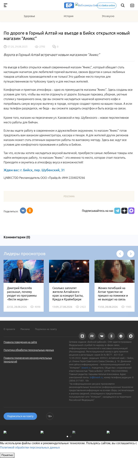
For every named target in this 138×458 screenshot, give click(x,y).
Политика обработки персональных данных (29, 350)
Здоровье (29, 16)
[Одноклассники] (30, 210)
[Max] (131, 210)
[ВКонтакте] (23, 210)
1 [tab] (67, 436)
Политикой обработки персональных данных (30, 447)
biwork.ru (86, 368)
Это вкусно (108, 16)
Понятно (7, 455)
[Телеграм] (116, 211)
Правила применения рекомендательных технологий (28, 360)
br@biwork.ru (96, 377)
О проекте (9, 329)
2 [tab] (70, 436)
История (68, 16)
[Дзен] (123, 211)
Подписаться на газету (20, 416)
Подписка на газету (46, 329)
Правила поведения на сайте (20, 342)
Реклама (25, 329)
